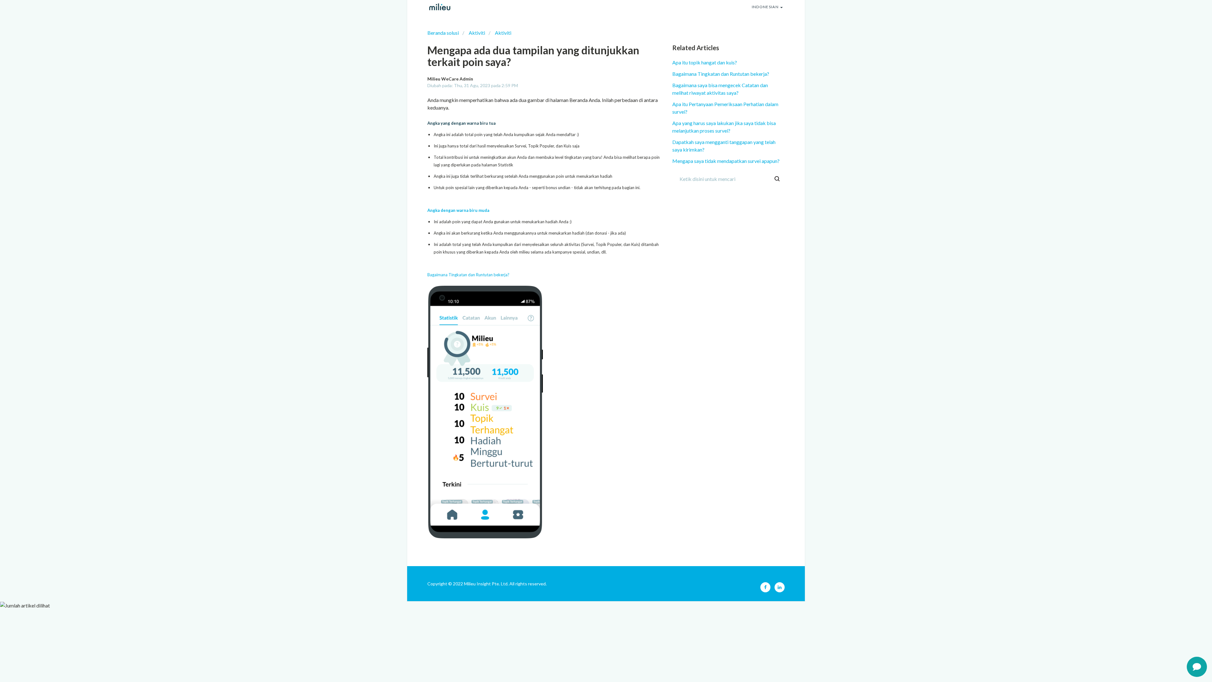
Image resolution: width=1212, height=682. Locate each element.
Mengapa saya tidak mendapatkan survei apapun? (726, 161)
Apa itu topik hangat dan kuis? (704, 62)
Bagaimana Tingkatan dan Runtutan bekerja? (468, 274)
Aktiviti (477, 33)
